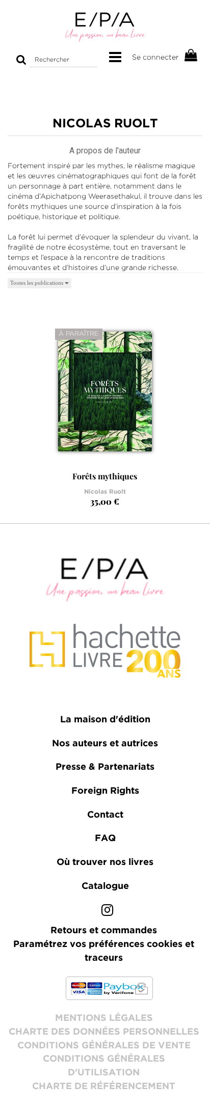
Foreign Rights (105, 791)
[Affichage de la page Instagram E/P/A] (107, 912)
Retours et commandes (103, 931)
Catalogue (105, 886)
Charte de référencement (103, 1086)
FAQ (105, 838)
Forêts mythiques (104, 476)
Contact (105, 815)
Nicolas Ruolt (105, 492)
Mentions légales (104, 1018)
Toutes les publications (37, 283)
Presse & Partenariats (105, 767)
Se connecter (155, 57)
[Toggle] (115, 57)
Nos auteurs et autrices (105, 744)
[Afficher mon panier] (191, 55)
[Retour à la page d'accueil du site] (105, 26)
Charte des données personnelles (104, 1032)
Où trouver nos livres (105, 862)
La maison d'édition (105, 720)
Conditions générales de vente (104, 1046)
